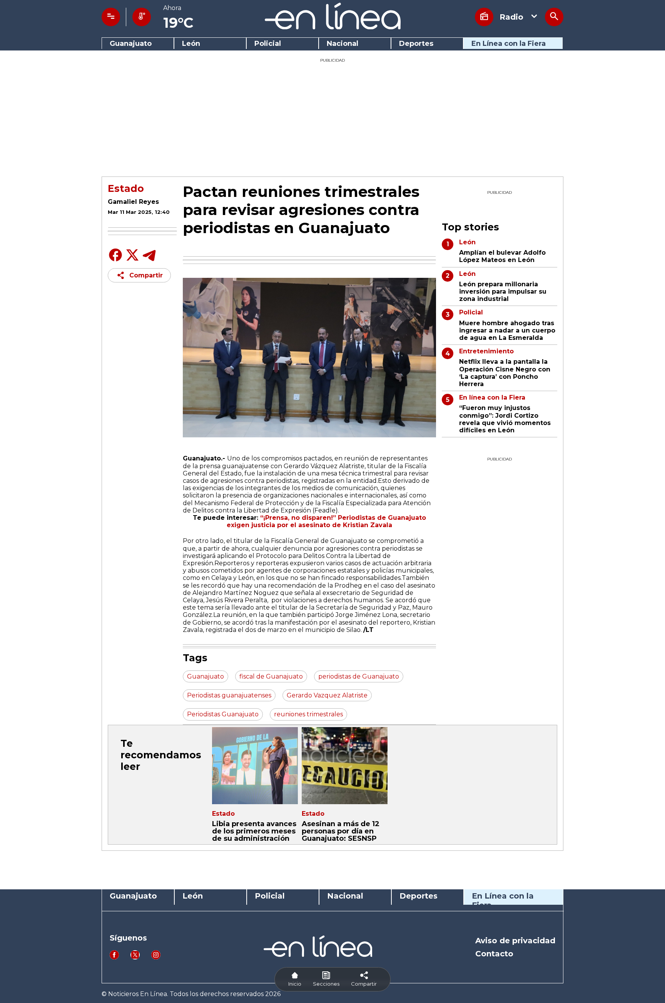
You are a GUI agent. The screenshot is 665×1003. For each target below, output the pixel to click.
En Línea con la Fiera (508, 44)
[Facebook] (115, 260)
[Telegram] (149, 260)
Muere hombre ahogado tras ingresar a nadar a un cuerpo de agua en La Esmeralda (507, 330)
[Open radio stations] (484, 17)
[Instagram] (155, 957)
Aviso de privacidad (515, 940)
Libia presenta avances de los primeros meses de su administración (254, 831)
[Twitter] (132, 259)
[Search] (554, 17)
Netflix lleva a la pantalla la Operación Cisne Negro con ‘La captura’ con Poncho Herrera (504, 373)
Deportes (416, 44)
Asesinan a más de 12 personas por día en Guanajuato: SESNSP (340, 831)
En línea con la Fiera (492, 397)
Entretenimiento (486, 351)
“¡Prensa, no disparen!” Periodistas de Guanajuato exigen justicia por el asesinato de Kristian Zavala (326, 521)
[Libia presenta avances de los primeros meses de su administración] (255, 765)
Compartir (146, 275)
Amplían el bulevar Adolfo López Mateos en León (502, 256)
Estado (126, 188)
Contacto (494, 953)
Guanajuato (131, 44)
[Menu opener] (111, 17)
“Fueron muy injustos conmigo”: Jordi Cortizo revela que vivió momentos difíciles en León (505, 419)
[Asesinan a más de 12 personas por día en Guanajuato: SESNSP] (345, 765)
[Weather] (141, 17)
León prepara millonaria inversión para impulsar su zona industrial (502, 291)
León (191, 44)
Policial (267, 44)
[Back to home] (333, 27)
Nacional (342, 44)
